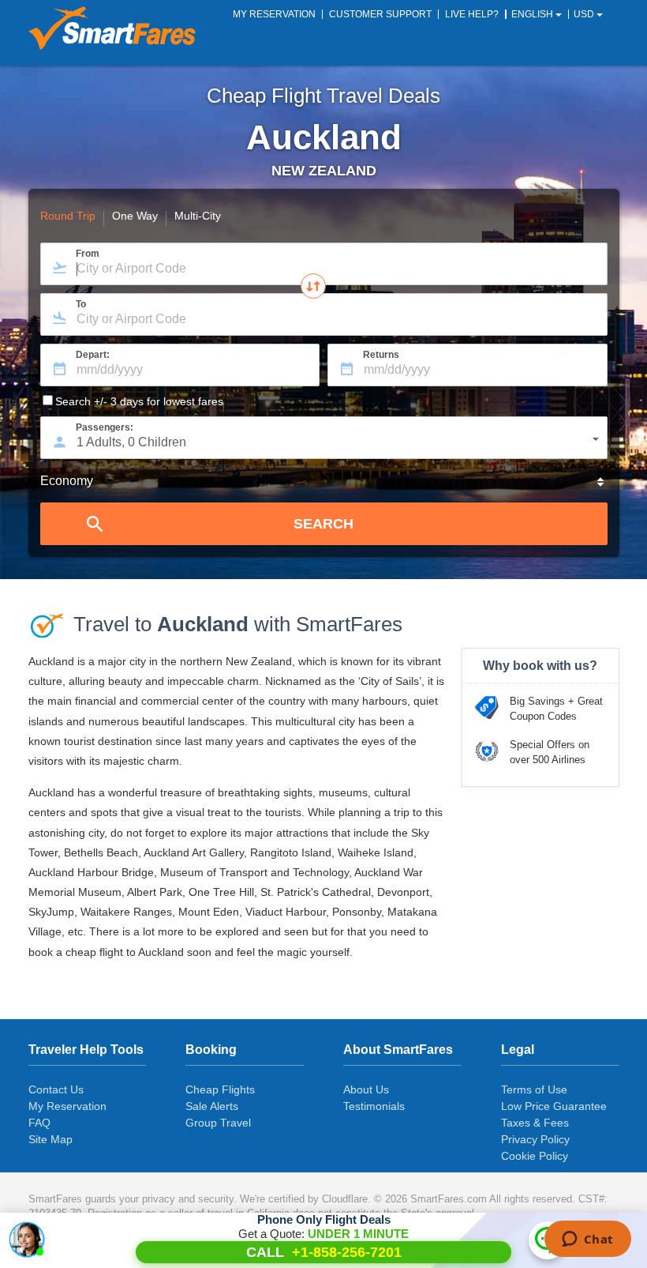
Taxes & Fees (535, 1122)
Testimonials (374, 1106)
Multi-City (197, 216)
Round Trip (67, 216)
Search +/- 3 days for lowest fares (139, 401)
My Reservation (67, 1106)
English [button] (533, 14)
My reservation (274, 14)
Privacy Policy (535, 1139)
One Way (135, 216)
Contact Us (56, 1089)
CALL (324, 1252)
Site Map (50, 1139)
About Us (366, 1089)
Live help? (472, 14)
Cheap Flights (220, 1089)
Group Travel (218, 1122)
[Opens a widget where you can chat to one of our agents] (587, 1240)
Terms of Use (534, 1089)
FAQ (39, 1122)
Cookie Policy (534, 1155)
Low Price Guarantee (554, 1106)
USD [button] (585, 14)
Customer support (380, 14)
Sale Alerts (211, 1106)
